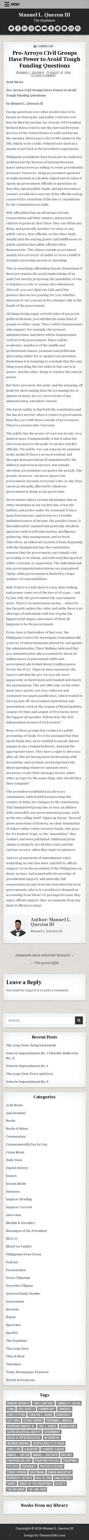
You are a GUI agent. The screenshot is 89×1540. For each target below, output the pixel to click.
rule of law (43, 1478)
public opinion (16, 1472)
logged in (32, 990)
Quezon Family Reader (23, 1293)
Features (13, 1191)
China (10, 1409)
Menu (15, 4)
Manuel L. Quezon (18, 1455)
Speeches (13, 1325)
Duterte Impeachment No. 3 (27, 1081)
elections (13, 1420)
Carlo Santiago (43, 1403)
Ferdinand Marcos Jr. (21, 1426)
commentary (46, 1409)
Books (10, 1121)
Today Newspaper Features (27, 1372)
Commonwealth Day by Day (26, 1144)
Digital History (17, 1168)
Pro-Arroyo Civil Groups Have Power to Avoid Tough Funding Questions (44, 59)
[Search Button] (78, 28)
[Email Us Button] (71, 28)
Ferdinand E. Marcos (59, 1420)
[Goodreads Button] (64, 28)
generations (68, 1426)
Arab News (14, 1105)
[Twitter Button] (11, 28)
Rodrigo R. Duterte (19, 1478)
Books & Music (17, 1128)
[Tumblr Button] (51, 28)
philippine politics (47, 1460)
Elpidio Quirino (32, 1420)
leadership (31, 1449)
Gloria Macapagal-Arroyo (24, 1432)
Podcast (12, 1262)
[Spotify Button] (58, 28)
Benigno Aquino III (18, 1403)
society (60, 1483)
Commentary (45, 46)
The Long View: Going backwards (31, 1045)
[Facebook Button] (18, 28)
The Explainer (17, 1341)
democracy (63, 1414)
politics (12, 1466)
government (52, 1432)
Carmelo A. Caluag (68, 1403)
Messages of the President (26, 1231)
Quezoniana (15, 1301)
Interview (13, 1215)
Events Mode (16, 1183)
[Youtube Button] (38, 28)
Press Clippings (18, 1278)
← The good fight (44, 963)
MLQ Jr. (12, 1238)
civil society (26, 1409)
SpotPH (12, 1333)
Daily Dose (14, 1160)
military (66, 1455)
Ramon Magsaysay (59, 1472)
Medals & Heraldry (20, 1223)
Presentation (16, 1270)
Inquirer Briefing (19, 1199)
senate (11, 1483)
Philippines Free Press (23, 1254)
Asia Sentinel (16, 1113)
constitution (16, 1414)
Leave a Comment (45, 75)
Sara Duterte (63, 1478)
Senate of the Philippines (35, 1483)
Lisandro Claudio (53, 1449)
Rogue (11, 1317)
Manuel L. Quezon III (44, 14)
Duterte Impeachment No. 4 (27, 1066)
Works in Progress (20, 1380)
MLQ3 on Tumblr (19, 1246)
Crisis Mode (15, 1152)
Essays (11, 1176)
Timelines (13, 1364)
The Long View (17, 1348)
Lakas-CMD (14, 1449)
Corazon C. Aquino (41, 1414)
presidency (29, 1466)
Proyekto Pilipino (19, 1285)
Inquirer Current (19, 1207)
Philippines (70, 1460)
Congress (64, 1409)
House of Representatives (24, 1437)
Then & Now (15, 1356)
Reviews (12, 1309)
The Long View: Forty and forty (29, 1074)
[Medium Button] (44, 28)
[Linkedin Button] (25, 28)
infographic (52, 1437)
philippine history (19, 1460)
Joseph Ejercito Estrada (48, 1443)
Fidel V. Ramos (47, 1426)
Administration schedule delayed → (44, 955)
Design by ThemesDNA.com (44, 1535)
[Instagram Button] (31, 28)
